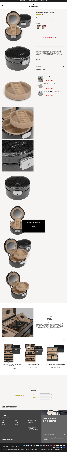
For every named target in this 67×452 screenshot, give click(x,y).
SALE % (16, 427)
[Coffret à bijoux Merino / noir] (33, 353)
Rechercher (4, 429)
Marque (16, 429)
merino (38, 59)
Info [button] (3, 420)
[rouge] (44, 27)
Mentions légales (22, 449)
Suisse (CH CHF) (14, 446)
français (5, 446)
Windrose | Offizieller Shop (9, 449)
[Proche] (43, 222)
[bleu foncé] (17, 369)
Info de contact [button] (32, 420)
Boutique (16, 424)
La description (40, 48)
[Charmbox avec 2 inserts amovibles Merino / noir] (55, 353)
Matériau (38, 66)
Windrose (38, 10)
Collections (17, 426)
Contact (3, 422)
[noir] (39, 27)
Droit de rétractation (5, 426)
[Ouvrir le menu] (3, 5)
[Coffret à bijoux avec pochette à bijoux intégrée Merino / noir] (12, 353)
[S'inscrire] (42, 229)
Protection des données (31, 449)
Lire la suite (38, 55)
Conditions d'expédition (6, 427)
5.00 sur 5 (24, 395)
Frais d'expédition (45, 20)
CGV (39, 449)
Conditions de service (55, 438)
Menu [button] (16, 420)
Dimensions (39, 63)
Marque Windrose (40, 69)
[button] (38, 14)
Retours (3, 424)
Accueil (16, 422)
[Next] (64, 340)
